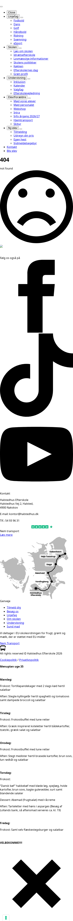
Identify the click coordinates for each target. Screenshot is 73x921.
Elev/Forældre (17, 97)
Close (11, 12)
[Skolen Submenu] (20, 48)
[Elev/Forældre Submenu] (29, 98)
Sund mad (13, 626)
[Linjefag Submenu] (21, 17)
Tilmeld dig (14, 607)
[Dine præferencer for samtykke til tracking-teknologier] (6, 918)
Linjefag (13, 16)
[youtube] (36, 489)
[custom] (36, 416)
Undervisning (16, 78)
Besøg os (13, 611)
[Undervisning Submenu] (29, 78)
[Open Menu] (1, 6)
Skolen (12, 47)
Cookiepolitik (8, 660)
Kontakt (12, 147)
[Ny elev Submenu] (20, 128)
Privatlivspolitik (29, 660)
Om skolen (14, 619)
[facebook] (36, 331)
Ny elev (12, 128)
